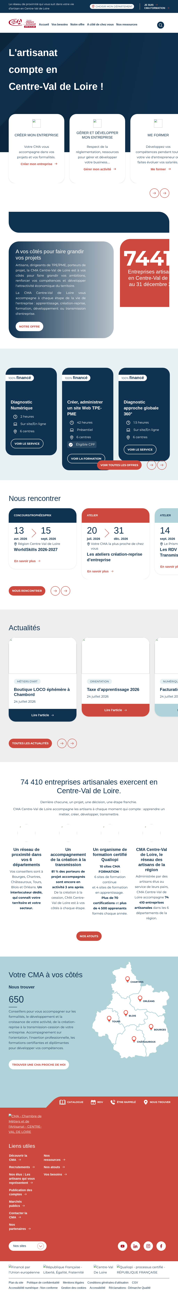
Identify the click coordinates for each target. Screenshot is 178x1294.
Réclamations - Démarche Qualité (130, 1287)
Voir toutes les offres (119, 465)
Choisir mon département (114, 6)
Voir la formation (88, 459)
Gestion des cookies (73, 1287)
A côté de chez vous (100, 24)
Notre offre (77, 24)
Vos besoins (59, 24)
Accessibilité (97, 1287)
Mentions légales (73, 1282)
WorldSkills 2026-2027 (36, 549)
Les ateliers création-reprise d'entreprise (114, 557)
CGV (135, 1282)
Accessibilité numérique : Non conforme (33, 1287)
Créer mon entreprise (36, 164)
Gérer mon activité (97, 169)
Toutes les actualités (30, 743)
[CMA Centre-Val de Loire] (23, 23)
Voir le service (29, 444)
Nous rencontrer (27, 590)
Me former (158, 169)
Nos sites (19, 1246)
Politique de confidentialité (43, 1282)
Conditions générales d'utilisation (107, 1282)
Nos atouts (89, 936)
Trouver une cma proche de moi (39, 1064)
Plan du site (16, 1282)
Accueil (44, 24)
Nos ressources (126, 24)
